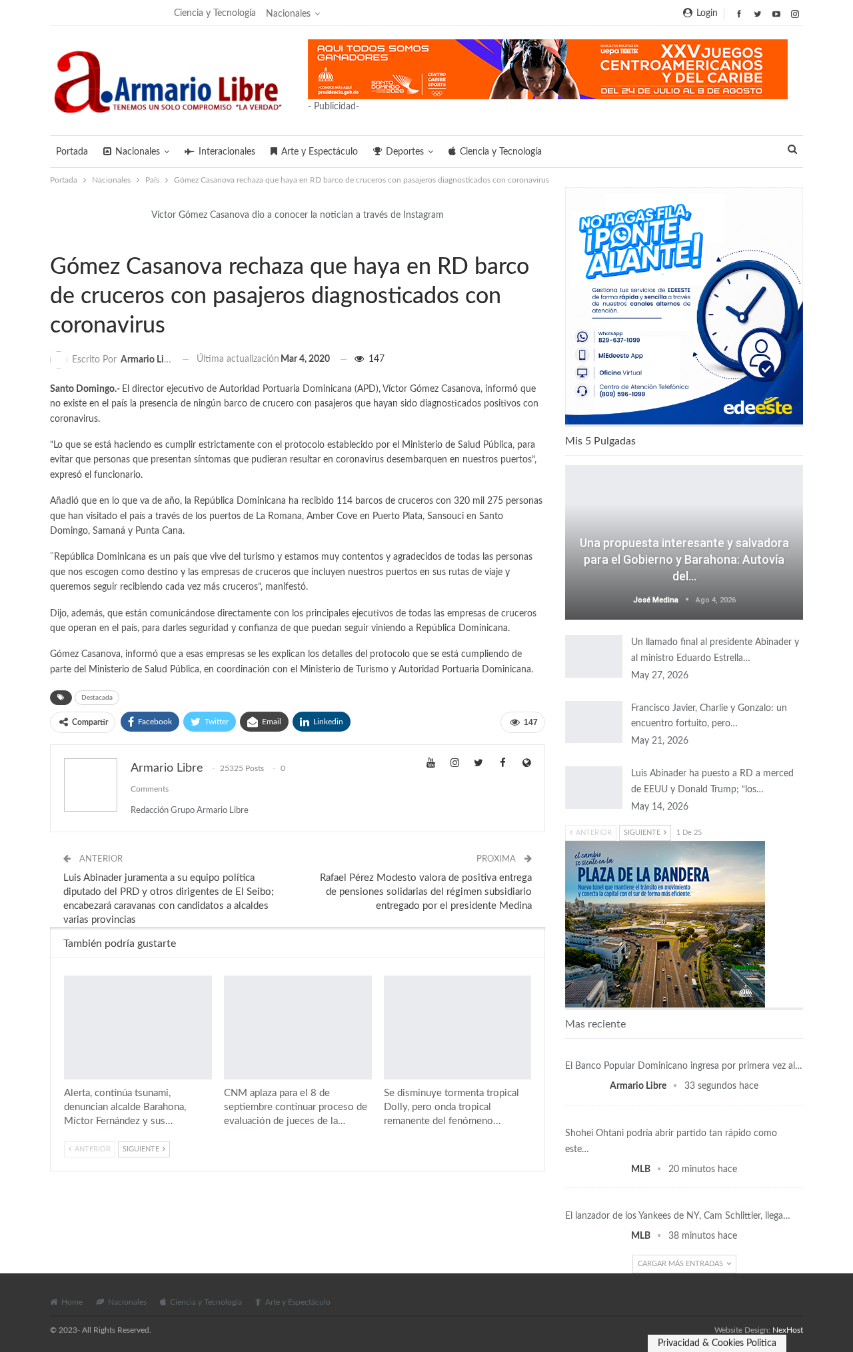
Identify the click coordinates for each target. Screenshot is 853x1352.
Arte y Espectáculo (319, 152)
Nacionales (288, 14)
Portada (72, 152)
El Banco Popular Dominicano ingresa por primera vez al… (683, 1066)
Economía (684, 1049)
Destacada (97, 697)
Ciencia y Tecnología (215, 13)
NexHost (787, 1330)
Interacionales (227, 152)
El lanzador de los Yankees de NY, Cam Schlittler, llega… (677, 1216)
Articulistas (684, 523)
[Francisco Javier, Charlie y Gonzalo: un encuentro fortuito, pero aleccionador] (593, 722)
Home (72, 1302)
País (54, 239)
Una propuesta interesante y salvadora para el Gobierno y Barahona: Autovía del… (684, 559)
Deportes (405, 152)
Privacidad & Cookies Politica (717, 1343)
